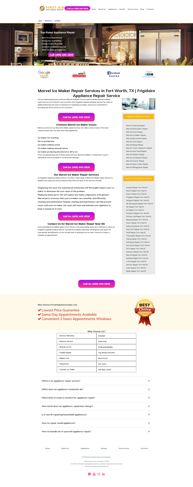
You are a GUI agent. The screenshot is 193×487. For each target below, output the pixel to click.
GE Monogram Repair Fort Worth (139, 204)
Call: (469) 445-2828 (61, 54)
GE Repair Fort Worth (135, 207)
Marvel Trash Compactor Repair (139, 148)
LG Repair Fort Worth (135, 210)
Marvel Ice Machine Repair (137, 158)
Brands (122, 9)
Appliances (112, 9)
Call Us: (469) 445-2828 (76, 117)
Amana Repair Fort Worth (136, 187)
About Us (102, 9)
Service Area (133, 9)
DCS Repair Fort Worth (135, 249)
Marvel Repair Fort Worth (136, 255)
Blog (142, 9)
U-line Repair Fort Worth (136, 261)
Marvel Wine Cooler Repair (137, 164)
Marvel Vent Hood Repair (136, 151)
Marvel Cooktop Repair (135, 125)
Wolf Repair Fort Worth (136, 232)
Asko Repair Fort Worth (136, 268)
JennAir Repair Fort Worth (137, 265)
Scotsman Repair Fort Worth (138, 245)
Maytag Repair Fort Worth (137, 220)
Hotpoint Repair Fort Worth (137, 200)
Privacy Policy (90, 457)
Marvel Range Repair (134, 145)
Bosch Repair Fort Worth (136, 191)
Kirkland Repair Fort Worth (137, 258)
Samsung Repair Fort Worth (137, 226)
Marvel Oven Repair (134, 142)
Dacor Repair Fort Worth (136, 194)
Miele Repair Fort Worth (136, 271)
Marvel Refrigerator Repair (137, 167)
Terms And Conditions (104, 457)
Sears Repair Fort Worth (136, 223)
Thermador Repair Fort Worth (138, 236)
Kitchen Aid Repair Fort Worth (138, 216)
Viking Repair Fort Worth (136, 239)
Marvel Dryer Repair (134, 132)
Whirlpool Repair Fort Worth (138, 242)
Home (93, 9)
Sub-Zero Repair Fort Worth (137, 229)
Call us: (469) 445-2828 (77, 8)
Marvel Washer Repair (135, 154)
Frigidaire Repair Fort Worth (137, 197)
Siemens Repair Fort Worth (137, 252)
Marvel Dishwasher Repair (137, 129)
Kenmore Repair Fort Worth (137, 213)
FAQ (83, 457)
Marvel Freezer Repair (135, 161)
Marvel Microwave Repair (136, 138)
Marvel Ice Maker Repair (136, 135)
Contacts (150, 9)
